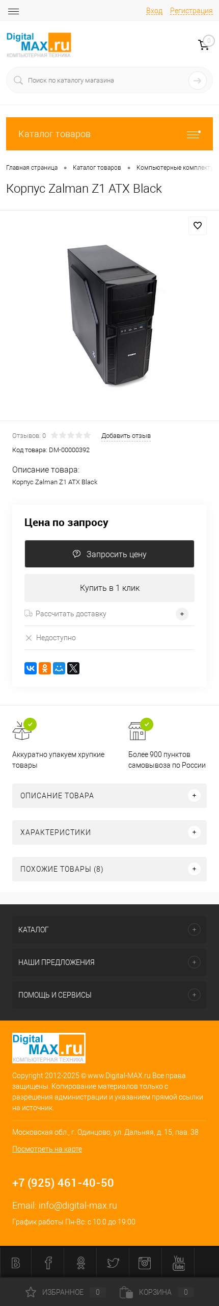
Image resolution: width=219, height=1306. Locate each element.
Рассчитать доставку (71, 614)
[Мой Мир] (59, 668)
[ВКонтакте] (30, 668)
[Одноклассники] (45, 668)
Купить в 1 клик (110, 588)
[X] (73, 668)
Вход (154, 11)
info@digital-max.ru (78, 1205)
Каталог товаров (54, 133)
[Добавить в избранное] (197, 226)
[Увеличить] (109, 317)
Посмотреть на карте (47, 1149)
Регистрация (191, 11)
